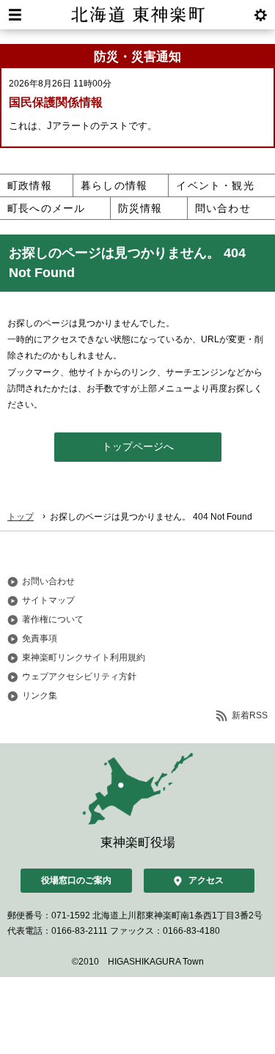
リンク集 (39, 695)
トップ (20, 517)
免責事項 (39, 638)
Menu (15, 15)
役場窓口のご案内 (76, 880)
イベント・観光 (215, 185)
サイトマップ (48, 600)
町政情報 (29, 185)
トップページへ (138, 446)
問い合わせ (223, 208)
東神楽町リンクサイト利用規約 (83, 657)
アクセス (206, 880)
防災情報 (140, 208)
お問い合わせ (48, 581)
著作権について (53, 619)
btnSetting (260, 15)
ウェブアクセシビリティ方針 (79, 676)
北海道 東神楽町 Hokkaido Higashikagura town (137, 14)
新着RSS (250, 715)
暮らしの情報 (114, 185)
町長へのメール (46, 208)
